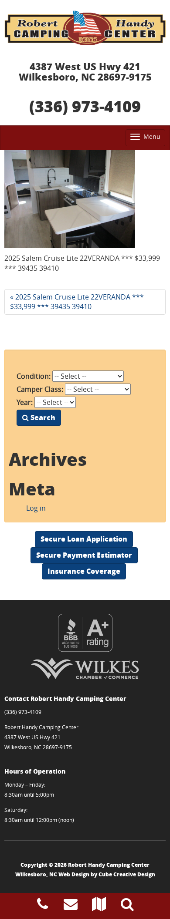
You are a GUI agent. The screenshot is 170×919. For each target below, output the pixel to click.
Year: (25, 402)
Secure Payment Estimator (84, 555)
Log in (36, 508)
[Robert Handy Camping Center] (85, 27)
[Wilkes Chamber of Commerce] (85, 668)
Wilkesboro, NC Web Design (52, 874)
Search (42, 417)
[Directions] (99, 906)
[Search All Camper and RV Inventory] (127, 906)
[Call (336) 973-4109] (42, 906)
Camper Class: (40, 389)
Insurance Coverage (84, 571)
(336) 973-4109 (85, 106)
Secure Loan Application (84, 539)
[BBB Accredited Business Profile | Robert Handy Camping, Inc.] (85, 633)
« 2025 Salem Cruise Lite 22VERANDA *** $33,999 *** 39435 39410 (77, 302)
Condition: (34, 376)
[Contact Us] (71, 906)
